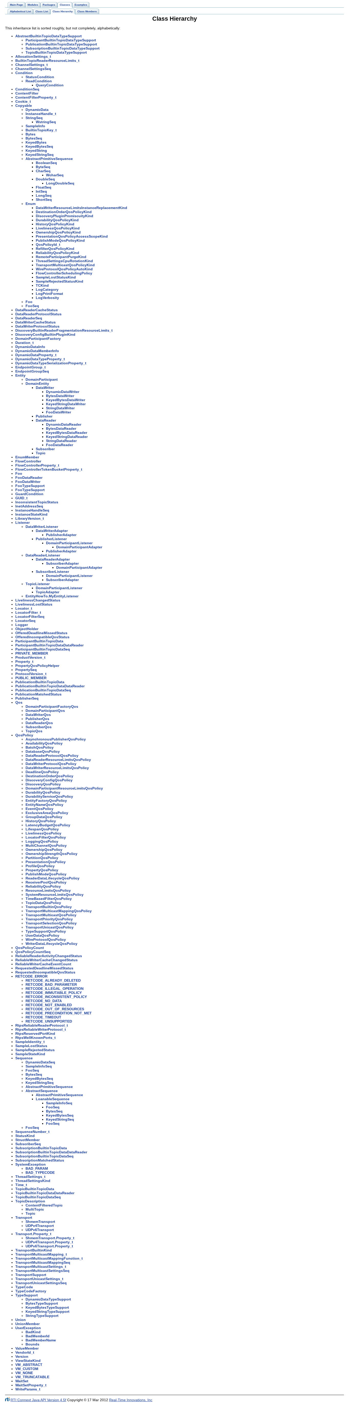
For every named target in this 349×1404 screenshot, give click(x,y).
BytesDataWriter (60, 396)
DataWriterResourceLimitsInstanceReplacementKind (81, 208)
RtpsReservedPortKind (35, 1033)
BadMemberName (41, 1340)
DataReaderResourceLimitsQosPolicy (58, 760)
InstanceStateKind (31, 514)
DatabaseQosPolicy (43, 751)
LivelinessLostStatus (33, 604)
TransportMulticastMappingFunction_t (49, 1258)
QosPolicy (24, 735)
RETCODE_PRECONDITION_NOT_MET (59, 1013)
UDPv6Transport (40, 1230)
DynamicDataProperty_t (35, 355)
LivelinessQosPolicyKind (58, 228)
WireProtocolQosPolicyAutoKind (64, 269)
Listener (22, 522)
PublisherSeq (27, 698)
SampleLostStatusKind (56, 277)
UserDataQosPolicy (42, 935)
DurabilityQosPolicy (43, 792)
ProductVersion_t (30, 657)
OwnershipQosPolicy (44, 850)
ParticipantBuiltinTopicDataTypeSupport (61, 40)
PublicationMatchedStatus (38, 694)
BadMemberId (38, 1336)
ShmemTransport (40, 1222)
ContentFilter (26, 93)
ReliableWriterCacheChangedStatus (46, 960)
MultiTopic (35, 1209)
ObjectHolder (26, 629)
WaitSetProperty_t (30, 1385)
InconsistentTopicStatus (36, 502)
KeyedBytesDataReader (66, 433)
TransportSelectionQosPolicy (51, 923)
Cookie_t (23, 101)
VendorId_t (24, 1352)
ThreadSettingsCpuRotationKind (64, 261)
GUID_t (21, 498)
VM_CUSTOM (26, 1369)
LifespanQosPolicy (42, 829)
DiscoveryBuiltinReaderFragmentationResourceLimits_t (64, 330)
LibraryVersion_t (29, 518)
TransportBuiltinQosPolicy (49, 907)
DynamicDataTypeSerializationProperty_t (50, 363)
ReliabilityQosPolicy (43, 886)
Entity (20, 375)
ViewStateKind (28, 1361)
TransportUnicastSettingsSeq (41, 1283)
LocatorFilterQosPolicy (46, 837)
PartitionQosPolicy (42, 858)
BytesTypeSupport (42, 1303)
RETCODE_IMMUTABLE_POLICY (54, 993)
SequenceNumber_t (32, 1132)
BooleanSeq (46, 163)
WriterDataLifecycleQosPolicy (51, 944)
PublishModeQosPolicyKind (60, 240)
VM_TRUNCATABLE (32, 1377)
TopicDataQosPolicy (43, 903)
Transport (23, 1217)
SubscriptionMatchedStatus (39, 1160)
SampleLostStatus (31, 1046)
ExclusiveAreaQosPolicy (47, 813)
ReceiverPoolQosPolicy (46, 882)
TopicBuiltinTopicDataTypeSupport (56, 52)
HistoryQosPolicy (41, 821)
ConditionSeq (27, 89)
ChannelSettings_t (31, 65)
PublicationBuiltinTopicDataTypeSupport (61, 44)
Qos (18, 702)
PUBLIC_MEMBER (30, 678)
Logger (21, 625)
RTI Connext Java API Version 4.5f (38, 1400)
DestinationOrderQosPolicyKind (64, 212)
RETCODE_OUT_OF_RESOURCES (55, 1009)
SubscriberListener (52, 572)
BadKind (33, 1332)
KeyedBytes (36, 142)
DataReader (46, 420)
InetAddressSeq (29, 506)
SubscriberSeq (28, 1144)
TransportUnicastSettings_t (39, 1279)
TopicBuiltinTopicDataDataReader (44, 1193)
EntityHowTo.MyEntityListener (52, 596)
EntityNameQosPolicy (44, 805)
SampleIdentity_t (30, 1042)
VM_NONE (24, 1373)
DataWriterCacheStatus (35, 322)
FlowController (28, 461)
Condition (24, 73)
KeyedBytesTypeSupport (47, 1307)
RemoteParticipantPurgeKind (61, 257)
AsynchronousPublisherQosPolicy (56, 739)
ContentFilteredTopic (44, 1205)
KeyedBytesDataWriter (65, 400)
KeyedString (36, 150)
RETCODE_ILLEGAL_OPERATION (55, 989)
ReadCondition (39, 81)
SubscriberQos (39, 727)
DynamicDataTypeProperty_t (40, 359)
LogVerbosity (47, 298)
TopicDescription (30, 1201)
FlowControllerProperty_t (37, 465)
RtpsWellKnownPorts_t (35, 1038)
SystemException (30, 1164)
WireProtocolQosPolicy (46, 939)
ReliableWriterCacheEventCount (43, 964)
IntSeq (41, 191)
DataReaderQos (39, 723)
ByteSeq (43, 167)
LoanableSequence (52, 1099)
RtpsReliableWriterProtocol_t (40, 1029)
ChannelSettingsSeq (33, 69)
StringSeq (34, 118)
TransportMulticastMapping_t (41, 1254)
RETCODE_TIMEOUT (43, 1017)
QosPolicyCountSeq (33, 952)
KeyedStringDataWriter (66, 404)
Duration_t (24, 343)
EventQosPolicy (39, 809)
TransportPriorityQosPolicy (49, 919)
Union (20, 1320)
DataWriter (45, 388)
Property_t (24, 661)
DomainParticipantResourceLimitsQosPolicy (64, 788)
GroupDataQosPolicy (44, 817)
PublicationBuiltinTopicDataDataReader (50, 686)
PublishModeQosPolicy (46, 874)
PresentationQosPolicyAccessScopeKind (72, 236)
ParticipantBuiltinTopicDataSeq (42, 649)
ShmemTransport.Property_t (50, 1238)
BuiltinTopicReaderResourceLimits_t (47, 61)
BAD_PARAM (37, 1168)
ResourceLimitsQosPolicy (48, 890)
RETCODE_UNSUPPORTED (49, 1021)
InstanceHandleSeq (32, 510)
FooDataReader (59, 445)
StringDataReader (61, 441)
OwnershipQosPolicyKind (58, 232)
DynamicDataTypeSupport (48, 1299)
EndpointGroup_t (30, 367)
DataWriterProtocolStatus (37, 326)
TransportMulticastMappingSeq (42, 1262)
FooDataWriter (58, 412)
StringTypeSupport (42, 1316)
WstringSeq (46, 122)
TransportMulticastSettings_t (40, 1266)
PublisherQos (37, 719)
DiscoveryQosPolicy (43, 784)
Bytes (31, 134)
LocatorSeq (25, 621)
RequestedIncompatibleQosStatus (45, 972)
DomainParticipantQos (45, 711)
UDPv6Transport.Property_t (49, 1246)
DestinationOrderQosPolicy (49, 776)
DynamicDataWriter (62, 392)
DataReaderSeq (28, 318)
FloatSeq (43, 187)
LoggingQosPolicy (42, 841)
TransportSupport (30, 1275)
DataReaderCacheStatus (36, 310)
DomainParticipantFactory (38, 339)
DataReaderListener (43, 555)
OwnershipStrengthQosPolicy (51, 854)
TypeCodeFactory (30, 1291)
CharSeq (43, 171)
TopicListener (38, 584)
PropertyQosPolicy (42, 870)
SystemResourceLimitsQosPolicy (55, 894)
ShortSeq (44, 200)
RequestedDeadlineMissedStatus (44, 968)
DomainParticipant (42, 379)
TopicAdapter (47, 592)
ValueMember (27, 1348)
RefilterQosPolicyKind (55, 249)
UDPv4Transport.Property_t (49, 1242)
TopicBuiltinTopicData (34, 1189)
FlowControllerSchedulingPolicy (64, 273)
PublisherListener (51, 539)
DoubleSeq (45, 179)
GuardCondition (29, 494)
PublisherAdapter (61, 535)
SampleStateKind (30, 1054)
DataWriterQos (38, 715)
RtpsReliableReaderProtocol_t (41, 1025)
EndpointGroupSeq (32, 371)
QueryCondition (50, 85)
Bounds (32, 1344)
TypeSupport (26, 1295)
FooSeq (32, 306)
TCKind (42, 285)
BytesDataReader (61, 428)
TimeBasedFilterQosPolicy (49, 899)
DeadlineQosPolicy (42, 772)
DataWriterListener (42, 527)
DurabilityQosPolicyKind (57, 220)
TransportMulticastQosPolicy (51, 915)
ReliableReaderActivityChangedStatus (48, 956)
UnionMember (27, 1324)
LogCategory (47, 289)
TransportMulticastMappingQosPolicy (59, 911)
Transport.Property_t (33, 1234)
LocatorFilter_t (28, 612)
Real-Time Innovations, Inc (130, 1400)
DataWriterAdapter (52, 531)
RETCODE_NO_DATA (44, 1001)
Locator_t (23, 608)
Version (21, 1356)
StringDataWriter (60, 408)
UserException (28, 1328)
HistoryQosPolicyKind (55, 224)
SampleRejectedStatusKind (59, 281)
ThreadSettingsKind (32, 1181)
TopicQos (34, 731)
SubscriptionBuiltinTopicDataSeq (44, 1156)
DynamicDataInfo (30, 347)
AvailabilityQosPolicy (44, 743)
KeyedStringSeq (40, 155)
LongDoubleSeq (60, 183)
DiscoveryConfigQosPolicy (49, 780)
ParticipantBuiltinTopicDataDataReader (49, 645)
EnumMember (27, 457)
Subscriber (45, 449)
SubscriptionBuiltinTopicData (41, 1148)
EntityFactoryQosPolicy (46, 800)
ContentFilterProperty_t (35, 97)
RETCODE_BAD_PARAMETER (51, 984)
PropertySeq (26, 670)
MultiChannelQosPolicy (46, 845)
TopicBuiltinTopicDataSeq (38, 1197)
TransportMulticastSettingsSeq (42, 1271)
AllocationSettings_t (33, 56)
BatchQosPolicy (40, 747)
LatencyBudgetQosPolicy (48, 825)
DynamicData (37, 110)
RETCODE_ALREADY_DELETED (53, 980)
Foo (29, 302)
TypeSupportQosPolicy (46, 931)
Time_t (21, 1185)
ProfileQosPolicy (40, 866)
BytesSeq (34, 138)
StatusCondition (40, 77)
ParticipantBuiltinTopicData (39, 641)
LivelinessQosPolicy (43, 833)
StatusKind (25, 1136)
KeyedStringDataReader (67, 437)
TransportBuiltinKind (33, 1250)
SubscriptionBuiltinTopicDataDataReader (51, 1152)
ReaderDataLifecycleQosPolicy (52, 878)
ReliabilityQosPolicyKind (57, 253)
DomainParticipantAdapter (79, 547)
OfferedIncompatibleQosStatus (42, 637)
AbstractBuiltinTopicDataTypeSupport (48, 36)
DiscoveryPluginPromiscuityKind (64, 216)
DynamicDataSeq (40, 1062)
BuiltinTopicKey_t (41, 130)
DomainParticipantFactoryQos (52, 706)
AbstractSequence (42, 1091)
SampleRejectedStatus (35, 1050)
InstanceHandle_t (41, 114)
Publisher (44, 416)
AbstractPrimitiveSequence (49, 159)
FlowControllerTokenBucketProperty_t (48, 469)
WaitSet (21, 1381)
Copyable (23, 105)
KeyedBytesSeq (39, 146)
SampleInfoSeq (39, 1066)
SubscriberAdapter (62, 563)
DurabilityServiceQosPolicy (49, 796)
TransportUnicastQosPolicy (50, 927)
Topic (40, 453)
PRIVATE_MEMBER (31, 653)
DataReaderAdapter (53, 559)
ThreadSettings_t (30, 1177)
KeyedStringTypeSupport (47, 1311)
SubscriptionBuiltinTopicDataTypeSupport (63, 48)
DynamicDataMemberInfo (37, 351)
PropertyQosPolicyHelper (37, 666)
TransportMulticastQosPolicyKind (65, 265)
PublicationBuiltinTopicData (39, 682)
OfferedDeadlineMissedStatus (41, 633)
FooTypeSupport (30, 486)
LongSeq (44, 195)
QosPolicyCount (29, 948)
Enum (31, 204)
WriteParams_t (27, 1389)
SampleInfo (35, 126)
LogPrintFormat (49, 294)
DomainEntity (37, 383)
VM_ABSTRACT (28, 1365)
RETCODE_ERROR (31, 976)
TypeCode (24, 1287)
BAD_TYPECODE (40, 1172)
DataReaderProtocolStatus (38, 314)
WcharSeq (55, 175)
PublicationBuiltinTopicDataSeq (43, 690)
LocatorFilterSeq (29, 616)
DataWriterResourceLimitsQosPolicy (57, 768)
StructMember (27, 1140)
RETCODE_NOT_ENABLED (49, 1005)
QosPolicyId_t (48, 244)
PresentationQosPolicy (46, 862)
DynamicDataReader (63, 424)
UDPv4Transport (40, 1226)
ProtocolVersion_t (30, 674)
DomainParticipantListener (69, 543)
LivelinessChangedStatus (37, 600)
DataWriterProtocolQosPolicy (51, 764)
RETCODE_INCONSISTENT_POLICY (56, 997)
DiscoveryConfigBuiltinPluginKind (45, 334)
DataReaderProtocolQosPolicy (52, 755)
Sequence (24, 1058)
